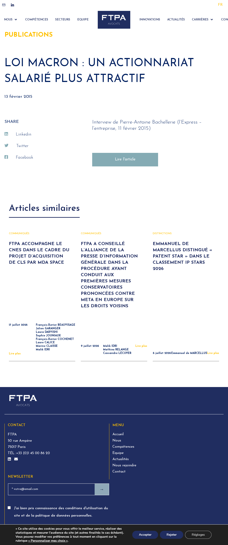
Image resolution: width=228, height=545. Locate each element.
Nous (116, 440)
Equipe (118, 453)
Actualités (120, 459)
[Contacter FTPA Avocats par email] (16, 459)
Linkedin (23, 134)
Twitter (22, 146)
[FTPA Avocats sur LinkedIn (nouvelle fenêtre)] (10, 459)
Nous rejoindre (124, 465)
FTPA (12, 434)
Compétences (123, 447)
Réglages (198, 535)
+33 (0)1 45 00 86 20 (33, 453)
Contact (119, 471)
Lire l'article (125, 160)
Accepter (145, 535)
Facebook (24, 158)
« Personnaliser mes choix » (48, 541)
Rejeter (172, 535)
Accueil (118, 434)
